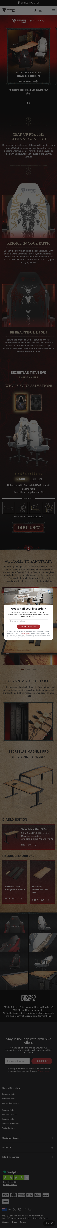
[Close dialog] (49, 591)
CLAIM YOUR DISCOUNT (28, 627)
